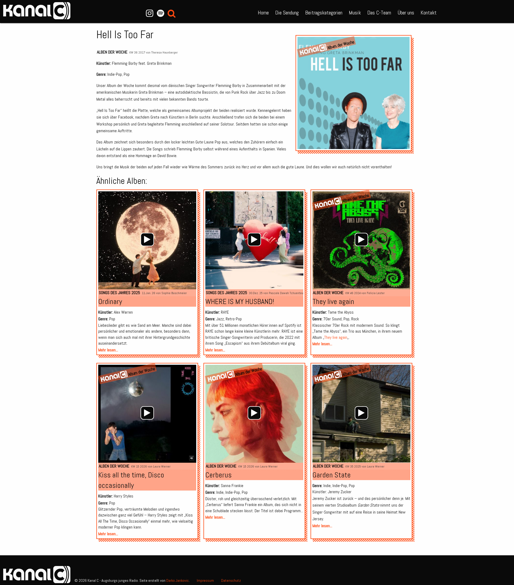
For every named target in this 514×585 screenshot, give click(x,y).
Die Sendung (287, 12)
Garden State (331, 475)
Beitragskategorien (323, 12)
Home (263, 12)
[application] (147, 239)
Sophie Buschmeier (174, 293)
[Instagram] (149, 13)
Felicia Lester (376, 293)
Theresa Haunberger (164, 52)
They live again (333, 301)
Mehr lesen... (108, 350)
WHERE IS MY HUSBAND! (239, 301)
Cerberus (218, 475)
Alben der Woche (112, 52)
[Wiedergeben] (147, 239)
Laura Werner (162, 466)
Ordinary (110, 301)
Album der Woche (341, 44)
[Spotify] (160, 13)
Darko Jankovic (177, 580)
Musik (355, 12)
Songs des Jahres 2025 (119, 292)
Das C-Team (379, 12)
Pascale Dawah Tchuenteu (286, 293)
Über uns (406, 12)
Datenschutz (231, 580)
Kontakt (429, 12)
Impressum (205, 580)
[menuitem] (263, 11)
